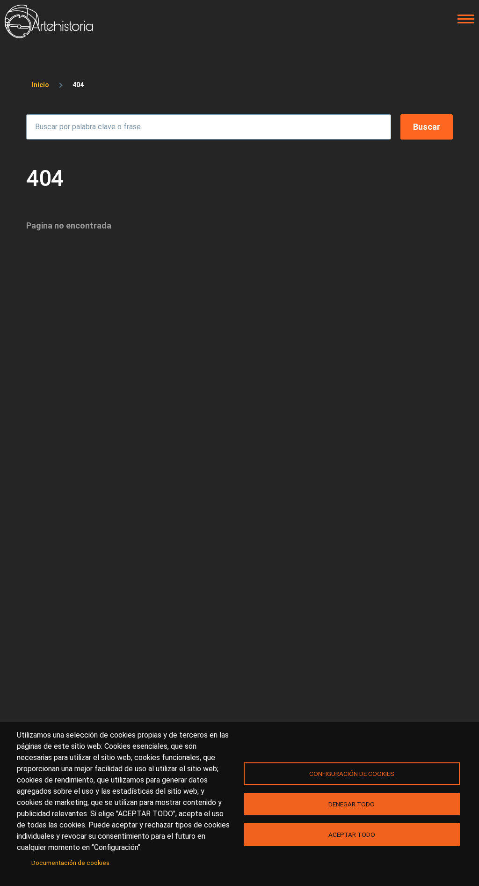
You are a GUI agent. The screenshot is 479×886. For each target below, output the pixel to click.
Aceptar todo (351, 834)
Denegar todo (351, 804)
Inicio (40, 85)
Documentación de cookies (70, 862)
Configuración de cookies (351, 773)
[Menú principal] (463, 19)
